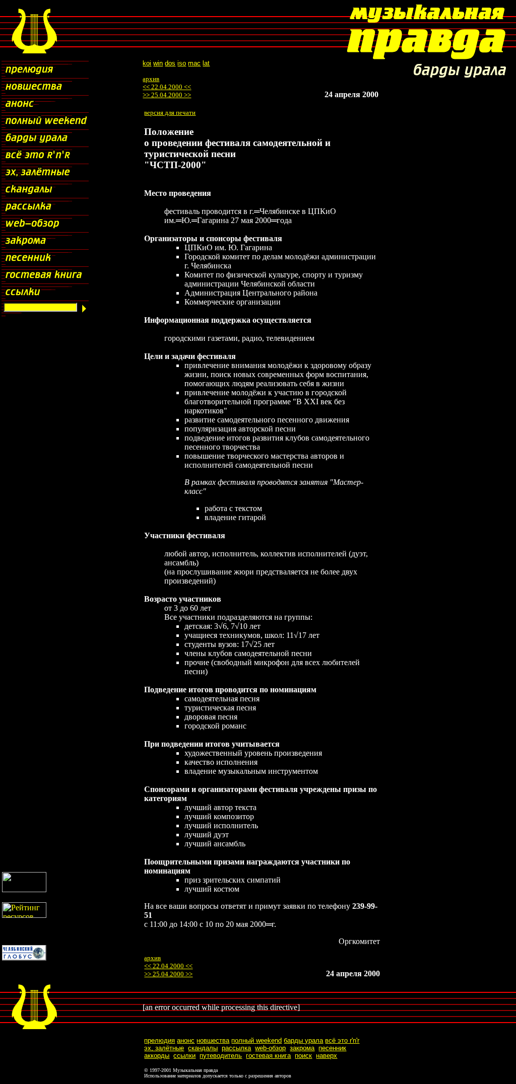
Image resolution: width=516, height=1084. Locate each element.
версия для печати (170, 112)
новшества (213, 1040)
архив (151, 79)
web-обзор (270, 1048)
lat (206, 63)
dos (170, 63)
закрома (302, 1048)
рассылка (236, 1048)
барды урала (303, 1040)
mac (194, 63)
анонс (186, 1040)
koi (147, 63)
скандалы (203, 1048)
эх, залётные (164, 1048)
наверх (326, 1055)
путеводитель (221, 1055)
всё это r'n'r (342, 1040)
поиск (303, 1055)
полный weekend (256, 1040)
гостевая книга (268, 1055)
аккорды (156, 1055)
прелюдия (159, 1040)
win (158, 63)
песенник (332, 1048)
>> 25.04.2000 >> (167, 95)
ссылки (184, 1055)
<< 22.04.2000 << (167, 87)
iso (181, 63)
